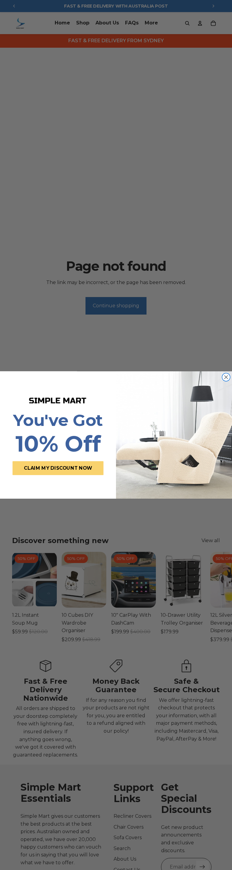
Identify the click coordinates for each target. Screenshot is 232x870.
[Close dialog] (226, 377)
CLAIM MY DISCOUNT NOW (58, 468)
